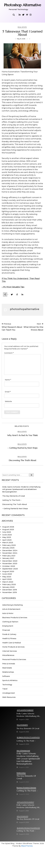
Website (8, 401)
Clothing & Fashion (10, 622)
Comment (9, 353)
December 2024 (9, 550)
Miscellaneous (8, 655)
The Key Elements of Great (13, 496)
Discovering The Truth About (14, 504)
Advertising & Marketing (12, 605)
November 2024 (9, 553)
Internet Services (9, 651)
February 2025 (9, 545)
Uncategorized (8, 693)
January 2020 (8, 587)
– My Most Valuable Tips (13, 287)
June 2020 (7, 574)
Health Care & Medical (11, 643)
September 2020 (10, 569)
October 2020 (8, 566)
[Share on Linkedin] (22, 295)
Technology (7, 685)
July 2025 (6, 532)
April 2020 (7, 579)
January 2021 (8, 558)
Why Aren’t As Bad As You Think (22, 435)
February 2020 (9, 584)
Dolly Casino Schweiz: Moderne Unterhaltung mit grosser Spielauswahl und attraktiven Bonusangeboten (21, 489)
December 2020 (9, 561)
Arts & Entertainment (11, 609)
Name (8, 380)
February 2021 (8, 556)
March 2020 (7, 582)
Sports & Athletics (9, 680)
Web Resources (9, 697)
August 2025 (8, 529)
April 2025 (7, 540)
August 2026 (8, 527)
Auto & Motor (7, 613)
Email (8, 392)
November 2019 (9, 592)
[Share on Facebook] (17, 295)
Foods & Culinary (9, 634)
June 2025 (7, 535)
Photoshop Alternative (22, 5)
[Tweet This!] (12, 295)
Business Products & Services (14, 617)
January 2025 (8, 548)
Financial (6, 630)
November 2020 (9, 563)
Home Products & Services (13, 647)
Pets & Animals (8, 664)
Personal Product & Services (14, 659)
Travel (4, 689)
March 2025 (7, 542)
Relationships (8, 672)
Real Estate (7, 668)
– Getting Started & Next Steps (15, 508)
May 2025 (6, 537)
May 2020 (6, 577)
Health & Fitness (9, 638)
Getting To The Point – (11, 500)
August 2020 (8, 571)
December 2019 (9, 590)
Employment (7, 626)
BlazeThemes (27, 846)
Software (6, 676)
